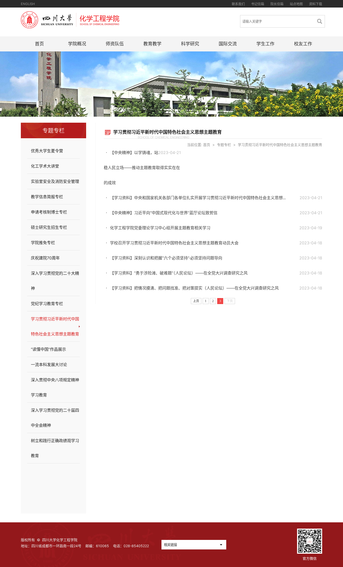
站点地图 (296, 4)
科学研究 (190, 43)
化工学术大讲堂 (45, 166)
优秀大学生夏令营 (47, 150)
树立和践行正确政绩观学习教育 (55, 448)
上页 (196, 301)
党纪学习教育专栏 (47, 303)
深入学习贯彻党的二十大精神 (55, 281)
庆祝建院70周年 (45, 257)
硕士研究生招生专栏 (49, 227)
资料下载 (315, 4)
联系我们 (238, 4)
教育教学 (152, 43)
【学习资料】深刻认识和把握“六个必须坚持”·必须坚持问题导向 (166, 257)
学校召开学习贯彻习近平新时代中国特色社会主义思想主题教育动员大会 (174, 242)
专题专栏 (224, 145)
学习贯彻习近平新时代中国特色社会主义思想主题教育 (55, 326)
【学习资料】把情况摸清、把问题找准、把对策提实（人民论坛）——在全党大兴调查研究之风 (194, 288)
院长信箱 (276, 4)
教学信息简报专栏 (47, 196)
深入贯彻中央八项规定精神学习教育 (55, 387)
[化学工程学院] (70, 26)
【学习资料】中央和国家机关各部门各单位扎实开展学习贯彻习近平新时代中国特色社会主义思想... (198, 197)
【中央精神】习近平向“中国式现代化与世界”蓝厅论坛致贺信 (163, 212)
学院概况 (77, 43)
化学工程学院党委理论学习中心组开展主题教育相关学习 (160, 227)
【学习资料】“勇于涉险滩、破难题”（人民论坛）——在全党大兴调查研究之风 (179, 272)
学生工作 (265, 43)
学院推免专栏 (43, 242)
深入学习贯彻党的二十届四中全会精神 (55, 418)
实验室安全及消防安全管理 (55, 181)
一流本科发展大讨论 (49, 364)
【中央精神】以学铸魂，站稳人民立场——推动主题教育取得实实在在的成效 (142, 167)
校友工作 (303, 43)
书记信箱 (257, 4)
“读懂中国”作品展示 (48, 349)
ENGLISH (28, 4)
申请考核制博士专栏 (49, 212)
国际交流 (228, 43)
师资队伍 (115, 43)
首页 (39, 43)
